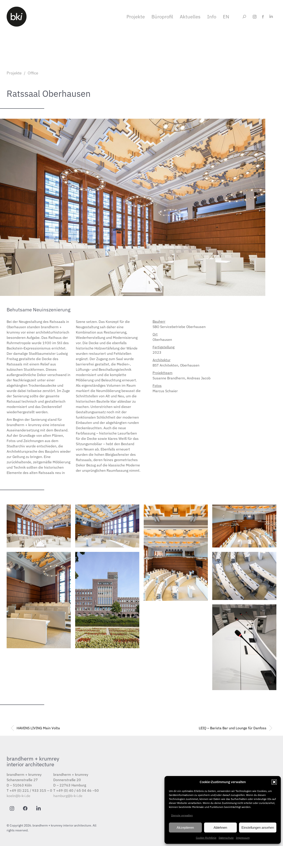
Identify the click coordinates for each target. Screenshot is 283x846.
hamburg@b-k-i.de (67, 796)
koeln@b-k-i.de (18, 796)
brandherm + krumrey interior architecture (33, 761)
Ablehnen (220, 827)
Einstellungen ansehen (257, 827)
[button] (274, 782)
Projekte (14, 73)
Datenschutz (226, 837)
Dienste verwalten (182, 815)
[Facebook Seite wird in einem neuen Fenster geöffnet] (263, 17)
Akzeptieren (185, 827)
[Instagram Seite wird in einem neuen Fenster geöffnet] (254, 17)
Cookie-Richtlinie (206, 837)
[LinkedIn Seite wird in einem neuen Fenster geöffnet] (271, 17)
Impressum (243, 837)
